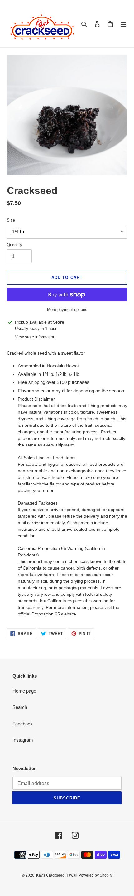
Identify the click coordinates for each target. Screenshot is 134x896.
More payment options (67, 309)
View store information (35, 337)
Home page (24, 691)
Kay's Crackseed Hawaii (56, 875)
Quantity (14, 244)
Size (11, 220)
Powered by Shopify (95, 875)
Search (19, 707)
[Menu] (123, 24)
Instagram (22, 740)
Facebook (22, 723)
